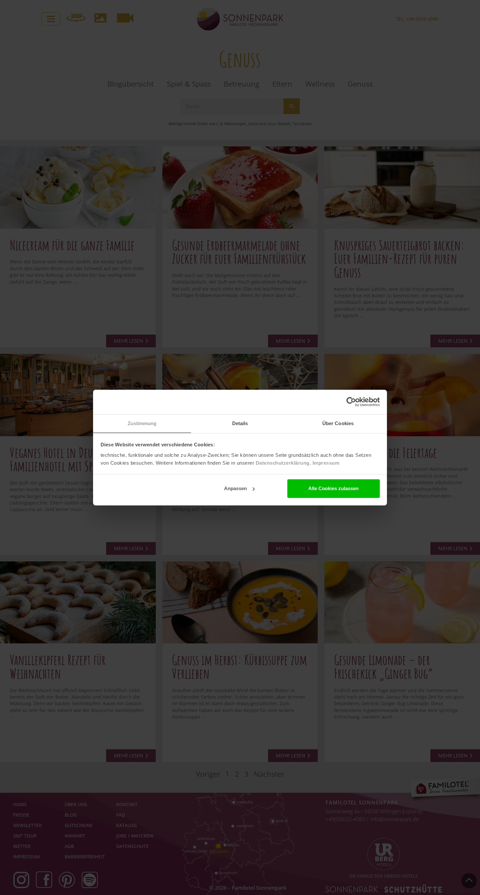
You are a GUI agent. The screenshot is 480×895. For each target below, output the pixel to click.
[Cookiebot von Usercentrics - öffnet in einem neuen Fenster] (351, 402)
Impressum (326, 462)
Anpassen (235, 488)
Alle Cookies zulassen (333, 488)
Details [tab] (240, 423)
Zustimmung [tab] (142, 423)
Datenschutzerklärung (283, 462)
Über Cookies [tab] (338, 423)
